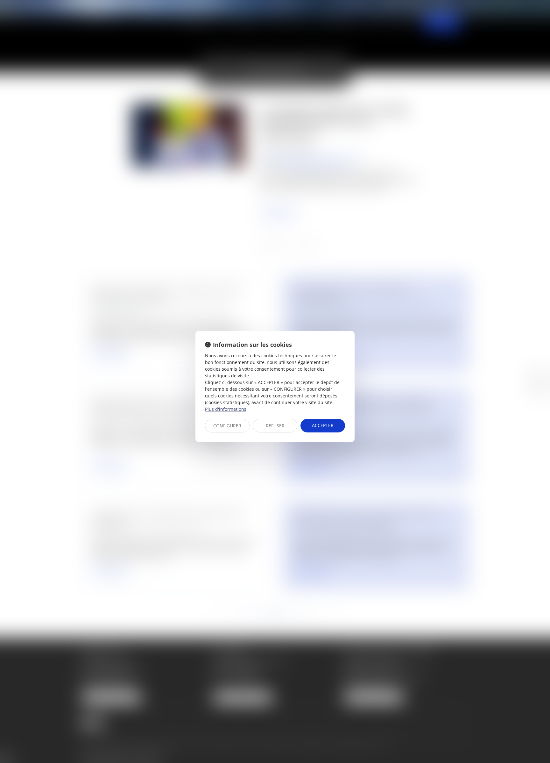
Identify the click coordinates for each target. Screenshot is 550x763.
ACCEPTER (323, 425)
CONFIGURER (227, 426)
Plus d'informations (225, 409)
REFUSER (275, 426)
